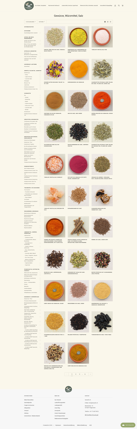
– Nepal (26, 101)
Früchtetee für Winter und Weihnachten (30, 124)
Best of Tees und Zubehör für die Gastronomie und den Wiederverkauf (30, 45)
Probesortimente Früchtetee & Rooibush (31, 132)
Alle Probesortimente (29, 168)
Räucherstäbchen (28, 225)
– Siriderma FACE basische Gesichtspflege (30, 334)
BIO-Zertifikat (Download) (91, 415)
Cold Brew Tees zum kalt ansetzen (30, 59)
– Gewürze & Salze (28, 237)
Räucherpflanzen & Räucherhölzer (28, 216)
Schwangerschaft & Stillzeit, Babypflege (31, 307)
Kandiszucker (27, 203)
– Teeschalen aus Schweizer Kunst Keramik (31, 194)
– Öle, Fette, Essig (28, 257)
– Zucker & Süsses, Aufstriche (28, 247)
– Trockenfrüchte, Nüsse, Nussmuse (30, 240)
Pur (25, 95)
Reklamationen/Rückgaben (61, 418)
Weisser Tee (27, 82)
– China (26, 74)
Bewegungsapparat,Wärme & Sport (31, 303)
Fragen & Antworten (29, 405)
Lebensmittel (27, 235)
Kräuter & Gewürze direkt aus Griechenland (30, 149)
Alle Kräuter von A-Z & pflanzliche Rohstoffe (29, 152)
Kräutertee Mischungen (29, 140)
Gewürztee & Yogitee (29, 144)
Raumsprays (27, 280)
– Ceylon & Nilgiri (28, 103)
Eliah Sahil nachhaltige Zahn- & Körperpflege (29, 310)
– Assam (26, 97)
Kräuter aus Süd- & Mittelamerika (28, 156)
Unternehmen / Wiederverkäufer (32, 415)
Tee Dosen (26, 199)
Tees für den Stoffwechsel (30, 56)
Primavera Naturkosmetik (30, 300)
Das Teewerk (58, 399)
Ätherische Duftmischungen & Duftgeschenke (30, 275)
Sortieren (41, 21)
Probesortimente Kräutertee (30, 162)
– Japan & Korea (28, 76)
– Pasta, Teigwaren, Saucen (30, 255)
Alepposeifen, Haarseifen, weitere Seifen (30, 314)
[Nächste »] (90, 374)
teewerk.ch (46, 425)
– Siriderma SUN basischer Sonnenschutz (30, 344)
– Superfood (27, 265)
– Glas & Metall (28, 197)
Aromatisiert (27, 111)
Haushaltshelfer (28, 290)
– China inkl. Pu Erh (29, 105)
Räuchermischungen (29, 218)
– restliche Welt (28, 78)
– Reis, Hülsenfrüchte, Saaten (29, 250)
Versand (26, 410)
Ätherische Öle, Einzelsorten (31, 272)
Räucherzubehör (28, 227)
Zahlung (26, 413)
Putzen (25, 284)
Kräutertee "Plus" (28, 142)
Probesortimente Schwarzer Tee (30, 114)
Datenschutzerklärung (69, 425)
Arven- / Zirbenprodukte (29, 282)
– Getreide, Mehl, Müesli (30, 253)
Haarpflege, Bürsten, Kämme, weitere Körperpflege (29, 318)
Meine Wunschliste (28, 399)
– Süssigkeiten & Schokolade (28, 243)
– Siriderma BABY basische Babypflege (30, 348)
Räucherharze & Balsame (30, 213)
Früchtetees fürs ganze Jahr (31, 121)
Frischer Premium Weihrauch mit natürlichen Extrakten (30, 222)
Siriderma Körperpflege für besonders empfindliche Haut (30, 327)
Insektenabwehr (28, 288)
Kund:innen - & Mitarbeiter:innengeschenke (30, 54)
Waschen (26, 286)
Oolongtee (26, 80)
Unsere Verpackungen (60, 413)
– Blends (26, 109)
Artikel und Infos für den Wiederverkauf (30, 41)
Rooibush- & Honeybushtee (30, 129)
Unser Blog (57, 407)
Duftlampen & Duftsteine (30, 278)
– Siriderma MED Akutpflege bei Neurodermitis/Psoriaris (31, 330)
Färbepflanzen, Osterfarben (30, 292)
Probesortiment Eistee (29, 183)
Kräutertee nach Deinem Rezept (30, 159)
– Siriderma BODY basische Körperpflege (30, 337)
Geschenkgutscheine (60, 415)
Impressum (58, 425)
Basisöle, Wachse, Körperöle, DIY (28, 322)
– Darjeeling (27, 99)
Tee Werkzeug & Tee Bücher (30, 201)
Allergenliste (27, 407)
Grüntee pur (27, 72)
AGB (90, 425)
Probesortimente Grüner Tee (31, 89)
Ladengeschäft (58, 405)
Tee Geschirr (27, 189)
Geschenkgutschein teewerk (31, 32)
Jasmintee (26, 84)
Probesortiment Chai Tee (30, 181)
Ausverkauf (26, 66)
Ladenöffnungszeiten (60, 402)
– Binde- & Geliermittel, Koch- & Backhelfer (29, 260)
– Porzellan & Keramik (29, 191)
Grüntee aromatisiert (29, 87)
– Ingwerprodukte (28, 262)
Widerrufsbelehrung (82, 425)
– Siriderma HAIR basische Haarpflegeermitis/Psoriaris (31, 341)
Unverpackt (57, 410)
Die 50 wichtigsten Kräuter (30, 146)
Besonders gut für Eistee (30, 127)
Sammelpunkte (28, 402)
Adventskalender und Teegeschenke (29, 206)
